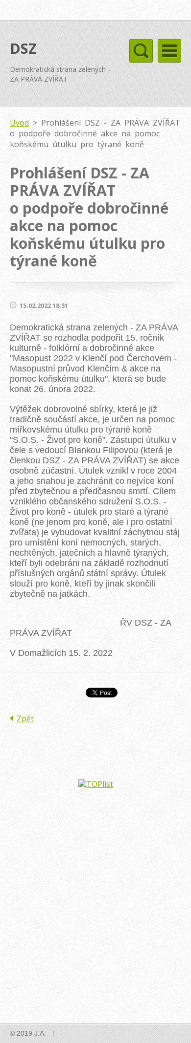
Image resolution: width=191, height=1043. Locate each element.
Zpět (25, 718)
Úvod (19, 122)
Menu (169, 51)
